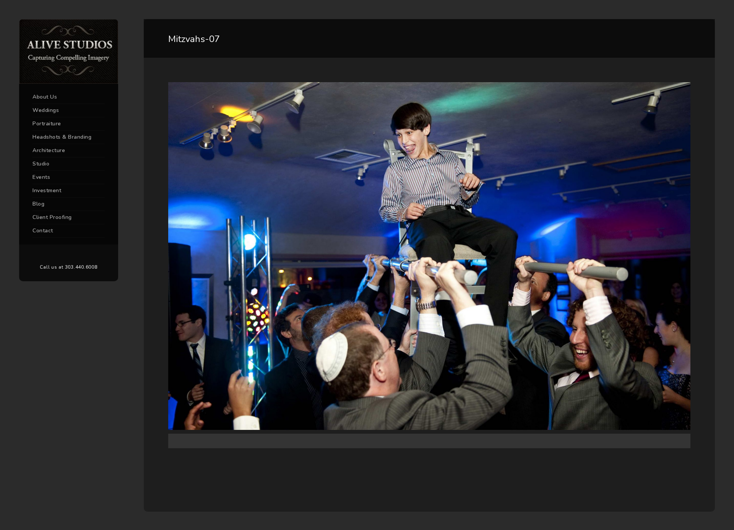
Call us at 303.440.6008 (68, 267)
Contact (42, 230)
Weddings (45, 110)
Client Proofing (52, 217)
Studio (40, 163)
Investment (46, 190)
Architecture (48, 150)
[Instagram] (80, 254)
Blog (38, 203)
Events (41, 177)
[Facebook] (57, 254)
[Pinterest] (69, 254)
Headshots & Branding (61, 137)
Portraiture (46, 123)
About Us (44, 96)
